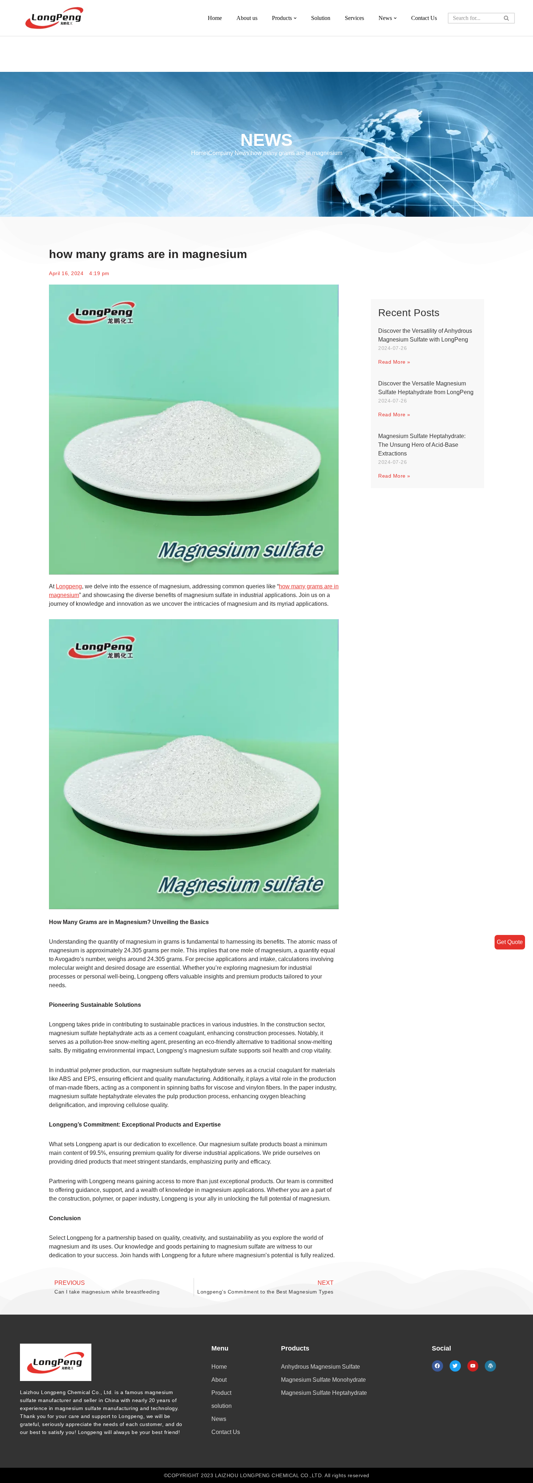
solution (221, 1406)
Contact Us (424, 18)
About (219, 1380)
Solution (320, 18)
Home (215, 18)
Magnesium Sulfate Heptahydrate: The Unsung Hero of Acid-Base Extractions (422, 445)
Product (221, 1393)
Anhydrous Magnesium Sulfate (320, 1367)
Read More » (394, 362)
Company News (228, 153)
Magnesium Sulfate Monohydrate (323, 1380)
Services (354, 18)
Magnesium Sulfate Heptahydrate (324, 1393)
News (218, 1419)
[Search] (507, 18)
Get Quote (510, 942)
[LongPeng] (54, 18)
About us (246, 18)
